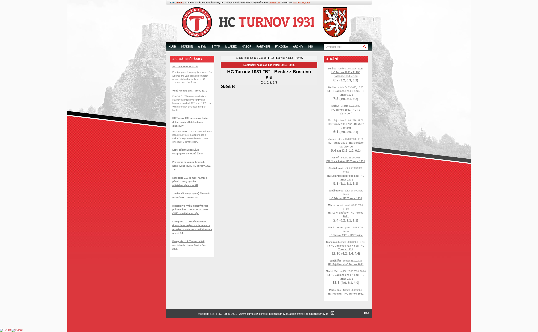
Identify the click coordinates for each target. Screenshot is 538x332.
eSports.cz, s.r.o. (301, 2)
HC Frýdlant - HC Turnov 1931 (346, 264)
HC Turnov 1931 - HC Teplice (346, 235)
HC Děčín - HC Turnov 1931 (346, 198)
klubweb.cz (274, 2)
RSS (366, 312)
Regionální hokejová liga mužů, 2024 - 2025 (269, 65)
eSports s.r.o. (207, 313)
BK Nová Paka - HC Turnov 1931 (345, 161)
